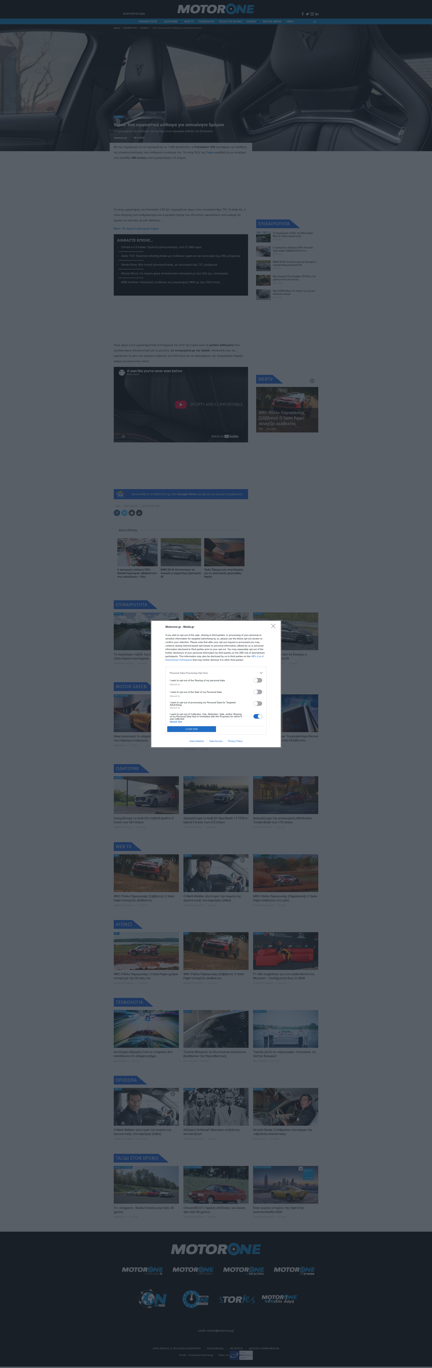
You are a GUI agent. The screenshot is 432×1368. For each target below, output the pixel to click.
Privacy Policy (235, 741)
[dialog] (216, 684)
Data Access (216, 741)
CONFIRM (191, 729)
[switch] (257, 680)
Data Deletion (197, 741)
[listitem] (216, 673)
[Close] (274, 627)
